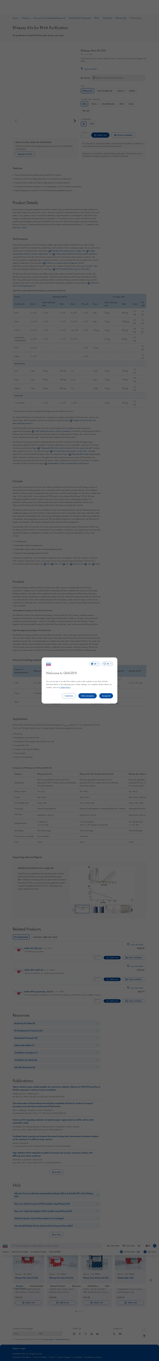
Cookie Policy (65, 687)
